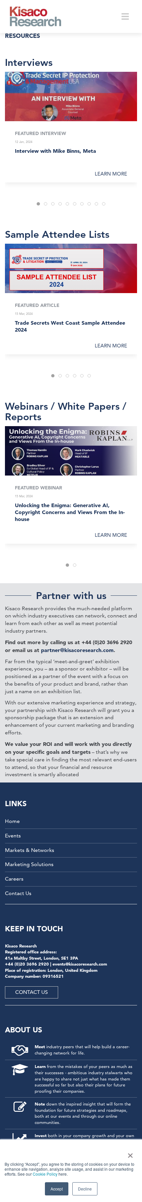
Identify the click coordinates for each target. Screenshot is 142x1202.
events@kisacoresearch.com (80, 964)
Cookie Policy (45, 1174)
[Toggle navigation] (125, 16)
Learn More (111, 174)
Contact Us (18, 893)
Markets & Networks (29, 850)
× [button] (128, 1153)
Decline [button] (85, 1188)
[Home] (40, 16)
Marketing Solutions (29, 864)
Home (12, 821)
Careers (14, 879)
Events (13, 836)
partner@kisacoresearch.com (77, 650)
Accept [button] (57, 1188)
